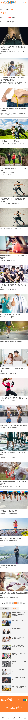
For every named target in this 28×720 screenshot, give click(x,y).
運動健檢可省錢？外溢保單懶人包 (11, 342)
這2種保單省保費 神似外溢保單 (11, 314)
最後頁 (24, 603)
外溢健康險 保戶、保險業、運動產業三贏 (14, 398)
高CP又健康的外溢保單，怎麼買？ (11, 538)
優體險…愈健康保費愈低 (8, 565)
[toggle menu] (1, 2)
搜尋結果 (11, 9)
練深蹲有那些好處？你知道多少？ (11, 229)
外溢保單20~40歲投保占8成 (9, 141)
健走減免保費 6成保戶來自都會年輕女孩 (13, 425)
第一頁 (3, 603)
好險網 (9, 2)
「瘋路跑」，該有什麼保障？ (9, 511)
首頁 (7, 9)
